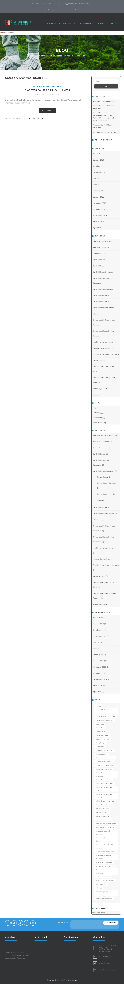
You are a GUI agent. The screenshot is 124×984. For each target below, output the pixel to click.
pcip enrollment (108, 880)
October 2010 (99, 209)
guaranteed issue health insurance (104, 846)
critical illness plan (101, 295)
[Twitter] (29, 118)
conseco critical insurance (105, 765)
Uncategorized (99, 360)
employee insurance (103, 820)
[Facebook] (25, 118)
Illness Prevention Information (102, 871)
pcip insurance (101, 884)
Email (74, 922)
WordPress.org (99, 423)
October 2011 (99, 166)
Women (96, 395)
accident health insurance (104, 241)
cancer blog (100, 724)
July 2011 (97, 178)
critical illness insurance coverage (104, 795)
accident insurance (101, 247)
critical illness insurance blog (104, 788)
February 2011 (99, 191)
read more (48, 110)
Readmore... (21, 958)
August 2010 (98, 222)
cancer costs (100, 732)
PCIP (97, 880)
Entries (98, 413)
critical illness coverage (103, 272)
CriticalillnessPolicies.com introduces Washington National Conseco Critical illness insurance (104, 116)
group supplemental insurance (103, 832)
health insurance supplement (105, 342)
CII (62, 980)
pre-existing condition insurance (103, 893)
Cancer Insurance (100, 253)
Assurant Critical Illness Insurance (103, 126)
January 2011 (98, 197)
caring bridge (100, 743)
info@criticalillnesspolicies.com (81, 3)
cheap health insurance (104, 762)
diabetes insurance (102, 808)
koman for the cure (103, 877)
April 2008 (97, 228)
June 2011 (97, 185)
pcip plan (99, 888)
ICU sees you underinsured (104, 132)
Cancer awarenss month (104, 720)
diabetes (80, 55)
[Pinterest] (33, 118)
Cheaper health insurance (105, 758)
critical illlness (99, 260)
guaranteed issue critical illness (105, 839)
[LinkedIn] (42, 118)
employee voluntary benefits (106, 823)
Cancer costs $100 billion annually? (103, 107)
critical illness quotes (103, 805)
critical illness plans (101, 301)
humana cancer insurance (104, 348)
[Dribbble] (33, 923)
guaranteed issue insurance (106, 852)
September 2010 (100, 215)
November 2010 (99, 203)
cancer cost (100, 728)
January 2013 (98, 160)
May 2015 (97, 154)
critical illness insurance (104, 783)
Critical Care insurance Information (104, 774)
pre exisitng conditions (104, 898)
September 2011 (100, 172)
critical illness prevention (103, 308)
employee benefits (102, 816)
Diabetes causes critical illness (47, 90)
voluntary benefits (100, 389)
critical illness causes (103, 780)
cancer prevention (102, 739)
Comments (99, 418)
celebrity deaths (101, 754)
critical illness (99, 266)
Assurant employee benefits (106, 717)
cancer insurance (102, 735)
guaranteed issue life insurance (103, 857)
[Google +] (38, 118)
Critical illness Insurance (60, 55)
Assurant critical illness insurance (104, 711)
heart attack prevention (104, 862)
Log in (95, 408)
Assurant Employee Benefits (104, 101)
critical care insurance (104, 769)
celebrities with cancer (104, 750)
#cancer (99, 706)
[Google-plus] (26, 923)
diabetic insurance (102, 812)
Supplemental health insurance (106, 354)
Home (2, 32)
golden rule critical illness (105, 827)
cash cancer (100, 747)
